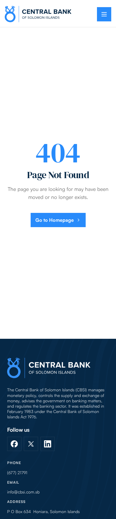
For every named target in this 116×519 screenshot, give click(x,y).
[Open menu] (104, 14)
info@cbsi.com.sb (23, 492)
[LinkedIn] (47, 444)
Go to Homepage (54, 220)
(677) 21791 (17, 472)
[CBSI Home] (38, 14)
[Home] (48, 368)
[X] (31, 444)
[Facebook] (14, 444)
